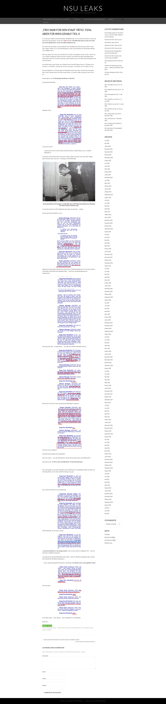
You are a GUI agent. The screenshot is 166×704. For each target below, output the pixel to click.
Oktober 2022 (108, 226)
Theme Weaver (101, 700)
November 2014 (108, 496)
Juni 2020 (107, 305)
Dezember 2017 (108, 391)
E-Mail (44, 678)
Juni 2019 (107, 340)
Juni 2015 (107, 476)
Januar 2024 (108, 189)
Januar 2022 (108, 251)
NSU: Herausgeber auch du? (112, 94)
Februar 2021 (108, 283)
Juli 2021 (107, 268)
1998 (78, 627)
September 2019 (109, 331)
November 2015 (108, 462)
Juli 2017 (107, 405)
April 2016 (107, 448)
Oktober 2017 (108, 396)
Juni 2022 (107, 237)
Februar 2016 (108, 453)
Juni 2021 (107, 271)
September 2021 (109, 263)
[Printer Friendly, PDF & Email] (47, 625)
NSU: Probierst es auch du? (112, 104)
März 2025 (107, 169)
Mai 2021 (107, 274)
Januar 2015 (108, 490)
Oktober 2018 (108, 362)
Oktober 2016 (108, 431)
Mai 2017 (107, 411)
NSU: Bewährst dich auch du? (112, 89)
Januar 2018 (108, 388)
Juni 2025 (107, 163)
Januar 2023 (108, 217)
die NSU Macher (62, 627)
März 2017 (107, 416)
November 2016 (108, 428)
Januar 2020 (108, 320)
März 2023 (107, 211)
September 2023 (109, 194)
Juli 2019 (107, 337)
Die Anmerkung (108, 60)
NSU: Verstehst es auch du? (112, 99)
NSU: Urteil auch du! (117, 39)
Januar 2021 (108, 285)
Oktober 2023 (108, 191)
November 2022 (108, 223)
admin (91, 627)
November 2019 (108, 325)
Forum (111, 19)
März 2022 (107, 246)
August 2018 (108, 368)
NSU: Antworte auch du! (111, 109)
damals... (54, 627)
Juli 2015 (107, 473)
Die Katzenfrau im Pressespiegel (113, 128)
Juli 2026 (107, 140)
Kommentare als (110, 540)
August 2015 (108, 471)
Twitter (46, 22)
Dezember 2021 (108, 254)
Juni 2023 (107, 203)
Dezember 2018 (108, 357)
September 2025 (109, 157)
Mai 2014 (107, 513)
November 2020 (108, 291)
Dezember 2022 (108, 220)
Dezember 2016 (108, 425)
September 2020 (109, 297)
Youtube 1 (77, 19)
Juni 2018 (107, 374)
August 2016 (108, 436)
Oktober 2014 (108, 499)
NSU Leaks (83, 8)
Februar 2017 (108, 419)
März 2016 (107, 451)
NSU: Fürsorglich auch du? (111, 84)
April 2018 (107, 379)
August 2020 (108, 300)
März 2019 (107, 348)
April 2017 (107, 414)
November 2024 (108, 177)
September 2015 (109, 468)
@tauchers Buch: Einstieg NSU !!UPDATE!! (56, 19)
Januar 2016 (108, 456)
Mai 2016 (107, 445)
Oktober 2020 (108, 294)
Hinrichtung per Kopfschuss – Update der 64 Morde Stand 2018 (114, 67)
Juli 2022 (107, 234)
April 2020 (107, 311)
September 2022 (109, 228)
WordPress (79, 700)
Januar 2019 (108, 354)
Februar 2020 (108, 317)
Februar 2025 (108, 172)
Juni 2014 (107, 510)
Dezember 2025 (108, 149)
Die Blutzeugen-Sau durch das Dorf (85, 641)
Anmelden (107, 534)
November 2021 (108, 257)
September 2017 (109, 399)
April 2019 (107, 345)
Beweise (49, 627)
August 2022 (108, 231)
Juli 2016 (107, 439)
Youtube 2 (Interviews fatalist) (94, 19)
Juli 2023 (107, 200)
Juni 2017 (107, 408)
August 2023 (108, 197)
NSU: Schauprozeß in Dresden (112, 123)
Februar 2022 (108, 248)
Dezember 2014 (108, 493)
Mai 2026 (107, 143)
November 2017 (108, 394)
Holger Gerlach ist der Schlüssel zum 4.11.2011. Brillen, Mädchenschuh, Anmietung (114, 34)
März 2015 (107, 485)
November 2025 (108, 152)
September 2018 (109, 365)
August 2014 (108, 505)
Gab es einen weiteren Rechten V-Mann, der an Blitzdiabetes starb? (60, 639)
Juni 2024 (107, 180)
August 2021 (108, 265)
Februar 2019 (108, 351)
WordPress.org (108, 543)
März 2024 (107, 183)
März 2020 (107, 314)
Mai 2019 (107, 342)
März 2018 (107, 382)
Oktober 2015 (108, 465)
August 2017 (108, 402)
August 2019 (108, 334)
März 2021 (107, 280)
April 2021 (107, 277)
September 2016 (109, 433)
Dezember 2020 (108, 288)
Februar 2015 (108, 488)
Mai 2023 (107, 206)
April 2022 (107, 243)
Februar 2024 (108, 186)
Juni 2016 (107, 442)
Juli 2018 (107, 371)
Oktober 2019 (108, 328)
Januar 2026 (108, 146)
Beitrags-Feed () (110, 537)
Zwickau (69, 627)
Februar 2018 (108, 385)
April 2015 (107, 482)
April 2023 (107, 209)
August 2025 (108, 160)
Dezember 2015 (108, 459)
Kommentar (45, 656)
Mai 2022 (107, 240)
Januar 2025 (108, 174)
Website (44, 685)
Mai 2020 (107, 308)
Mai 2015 (107, 479)
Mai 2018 (107, 377)
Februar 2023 (108, 214)
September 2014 (109, 502)
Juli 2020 (107, 303)
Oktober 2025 (108, 154)
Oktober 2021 (108, 260)
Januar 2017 (108, 422)
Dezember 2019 (108, 322)
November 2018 (108, 359)
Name (44, 671)
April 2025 (107, 166)
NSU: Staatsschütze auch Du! (112, 113)
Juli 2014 (107, 508)
